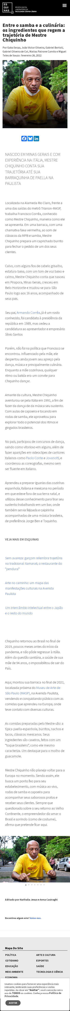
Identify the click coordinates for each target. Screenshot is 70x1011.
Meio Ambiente (14, 971)
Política (10, 955)
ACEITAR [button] (13, 1002)
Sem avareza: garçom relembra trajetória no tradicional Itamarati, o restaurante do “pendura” (33, 563)
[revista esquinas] (20, 7)
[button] (25, 885)
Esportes (42, 960)
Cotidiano (11, 960)
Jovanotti (52, 458)
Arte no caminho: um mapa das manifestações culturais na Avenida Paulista (29, 588)
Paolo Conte (34, 458)
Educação (11, 966)
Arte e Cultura (45, 955)
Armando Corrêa (28, 312)
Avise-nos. (35, 918)
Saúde (40, 966)
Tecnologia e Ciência (49, 971)
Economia (11, 977)
